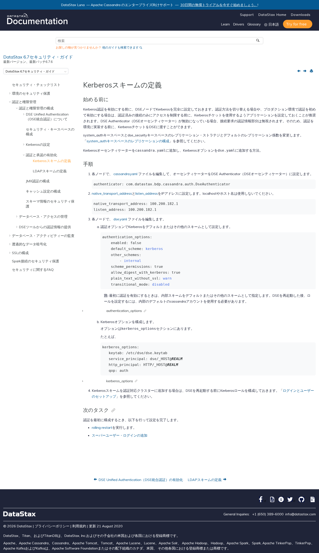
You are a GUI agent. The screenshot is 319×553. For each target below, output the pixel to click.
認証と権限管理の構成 (36, 108)
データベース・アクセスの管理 (43, 216)
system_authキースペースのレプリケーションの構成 (128, 141)
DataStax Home (272, 14)
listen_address (146, 193)
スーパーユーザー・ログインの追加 (119, 435)
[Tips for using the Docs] (280, 501)
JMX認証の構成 (37, 181)
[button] (10, 84)
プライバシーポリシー (52, 526)
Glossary (254, 24)
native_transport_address (112, 193)
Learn (225, 24)
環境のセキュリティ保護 (31, 93)
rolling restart (102, 427)
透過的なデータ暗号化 (29, 244)
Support (247, 14)
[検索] (258, 40)
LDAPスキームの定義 (50, 171)
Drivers (238, 24)
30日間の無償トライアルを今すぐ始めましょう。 (219, 5)
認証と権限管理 (24, 102)
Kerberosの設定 (38, 144)
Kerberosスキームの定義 (52, 161)
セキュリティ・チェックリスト (36, 84)
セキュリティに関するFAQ (33, 269)
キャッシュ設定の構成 (43, 191)
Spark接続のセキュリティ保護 (35, 261)
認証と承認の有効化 (41, 155)
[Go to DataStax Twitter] (290, 501)
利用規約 (79, 526)
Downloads (301, 14)
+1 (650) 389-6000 (268, 514)
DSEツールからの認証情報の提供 (45, 227)
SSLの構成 (20, 253)
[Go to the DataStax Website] (19, 513)
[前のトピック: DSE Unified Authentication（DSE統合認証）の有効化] (299, 71)
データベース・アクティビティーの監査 (43, 235)
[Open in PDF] (271, 501)
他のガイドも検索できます (120, 47)
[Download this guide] (312, 501)
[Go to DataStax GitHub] (300, 501)
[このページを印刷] (311, 71)
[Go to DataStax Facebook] (261, 501)
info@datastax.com (300, 514)
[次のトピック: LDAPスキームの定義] (305, 71)
